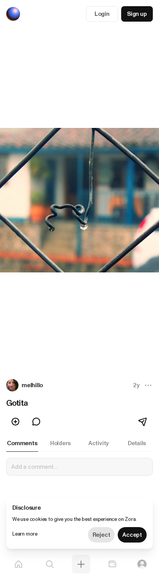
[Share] (143, 422)
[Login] (142, 564)
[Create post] (81, 564)
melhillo (32, 385)
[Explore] (50, 564)
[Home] (18, 564)
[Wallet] (112, 564)
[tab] (22, 443)
